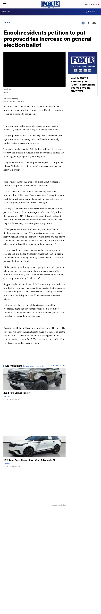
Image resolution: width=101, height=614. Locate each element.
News (6, 22)
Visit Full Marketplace (57, 366)
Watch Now (91, 4)
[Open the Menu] (4, 4)
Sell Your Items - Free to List (33, 366)
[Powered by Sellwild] (62, 505)
